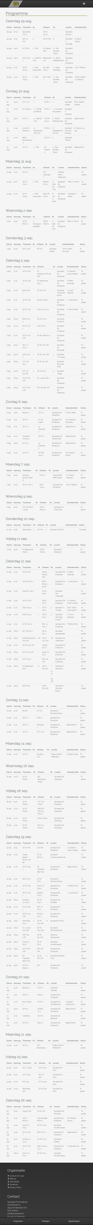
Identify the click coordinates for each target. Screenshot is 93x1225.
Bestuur (13, 1179)
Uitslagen (45, 1221)
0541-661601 (12, 1210)
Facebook (14, 1184)
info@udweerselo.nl (15, 1213)
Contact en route (17, 1176)
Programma (18, 1221)
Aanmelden (14, 1182)
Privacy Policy (15, 1187)
